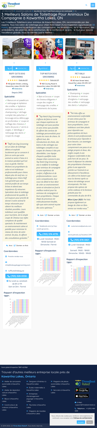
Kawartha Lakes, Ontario (18, 376)
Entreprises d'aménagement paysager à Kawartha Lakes (34, 397)
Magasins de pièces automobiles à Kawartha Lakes (60, 383)
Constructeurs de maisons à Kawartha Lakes (10, 407)
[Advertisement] (48, 348)
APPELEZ (12, 68)
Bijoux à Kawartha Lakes (10, 400)
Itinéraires (18, 89)
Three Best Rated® (20, 426)
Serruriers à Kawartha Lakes (60, 391)
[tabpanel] (17, 53)
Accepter (81, 422)
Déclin (90, 422)
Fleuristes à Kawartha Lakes (36, 406)
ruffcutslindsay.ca (16, 271)
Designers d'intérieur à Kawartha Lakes (36, 382)
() (23, 80)
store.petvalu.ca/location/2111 (80, 235)
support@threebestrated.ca (85, 405)
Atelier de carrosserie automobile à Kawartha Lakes (11, 383)
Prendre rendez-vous (15, 256)
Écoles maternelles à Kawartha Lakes (35, 389)
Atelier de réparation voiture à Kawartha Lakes (11, 392)
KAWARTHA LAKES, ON (23, 11)
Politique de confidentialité (83, 418)
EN (76, 11)
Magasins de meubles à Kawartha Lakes (36, 412)
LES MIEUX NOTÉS (8, 11)
